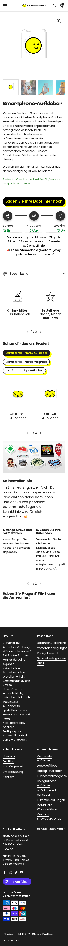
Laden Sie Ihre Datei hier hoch (34, 201)
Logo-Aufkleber (48, 765)
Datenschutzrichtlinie (52, 643)
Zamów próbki (13, 766)
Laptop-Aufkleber (49, 771)
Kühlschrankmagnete (52, 776)
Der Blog (8, 761)
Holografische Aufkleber (46, 783)
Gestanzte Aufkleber (44, 758)
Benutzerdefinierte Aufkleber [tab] (26, 353)
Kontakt (8, 777)
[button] (34, 273)
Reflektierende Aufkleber (47, 792)
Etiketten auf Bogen (51, 800)
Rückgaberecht (48, 653)
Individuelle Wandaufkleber (48, 807)
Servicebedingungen (51, 658)
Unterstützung (13, 772)
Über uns (9, 756)
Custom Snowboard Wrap (49, 816)
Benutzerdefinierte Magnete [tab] (26, 362)
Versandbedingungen (52, 648)
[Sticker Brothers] (34, 5)
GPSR (40, 663)
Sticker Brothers (43, 934)
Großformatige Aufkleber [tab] (24, 370)
